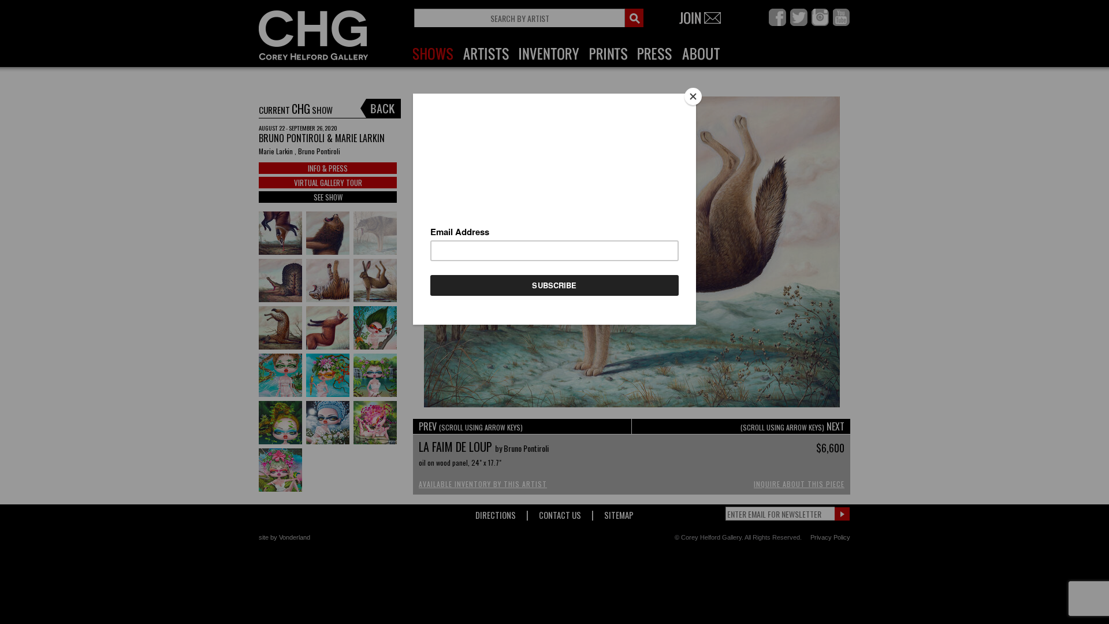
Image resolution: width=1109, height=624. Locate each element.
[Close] (693, 96)
